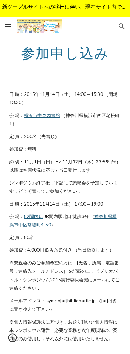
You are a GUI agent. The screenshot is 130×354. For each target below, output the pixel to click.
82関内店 (33, 216)
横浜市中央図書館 (42, 115)
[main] (65, 53)
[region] (65, 8)
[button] (8, 26)
